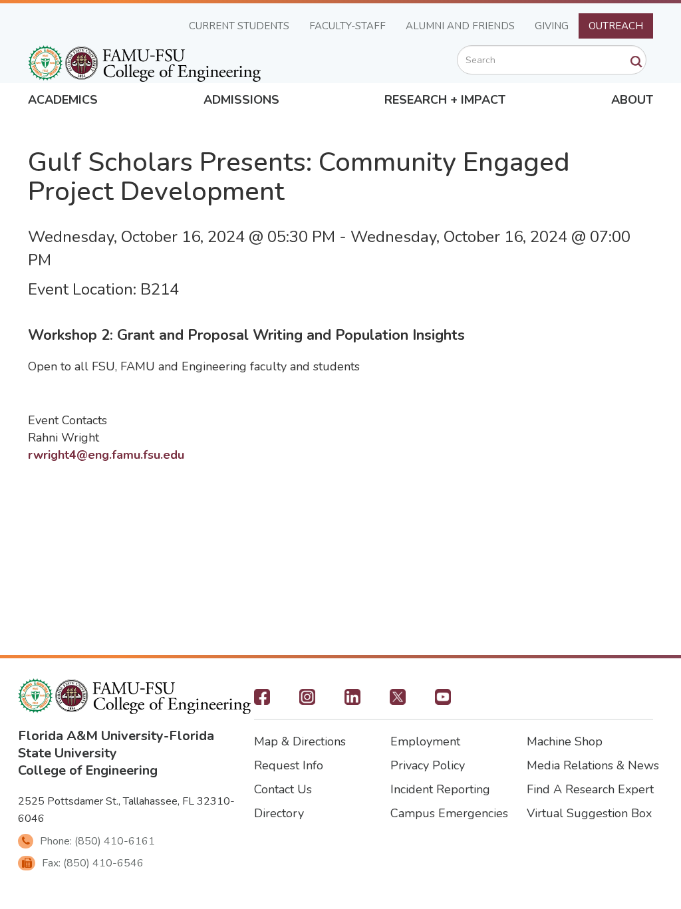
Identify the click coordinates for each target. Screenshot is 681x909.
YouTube (443, 701)
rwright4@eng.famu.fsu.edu (106, 455)
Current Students (239, 26)
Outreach (616, 26)
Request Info (288, 765)
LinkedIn (352, 701)
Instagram (307, 701)
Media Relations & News (593, 765)
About (632, 100)
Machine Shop (565, 741)
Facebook (262, 701)
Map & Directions (300, 741)
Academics (63, 100)
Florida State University (116, 744)
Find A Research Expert (590, 789)
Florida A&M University (91, 736)
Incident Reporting (440, 789)
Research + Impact (444, 100)
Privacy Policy (427, 765)
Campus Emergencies (449, 813)
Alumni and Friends (460, 26)
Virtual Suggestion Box (589, 813)
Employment (425, 741)
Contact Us (283, 789)
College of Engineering (88, 770)
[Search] (636, 62)
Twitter (398, 701)
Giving (552, 26)
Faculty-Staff (347, 26)
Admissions (241, 100)
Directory (279, 813)
